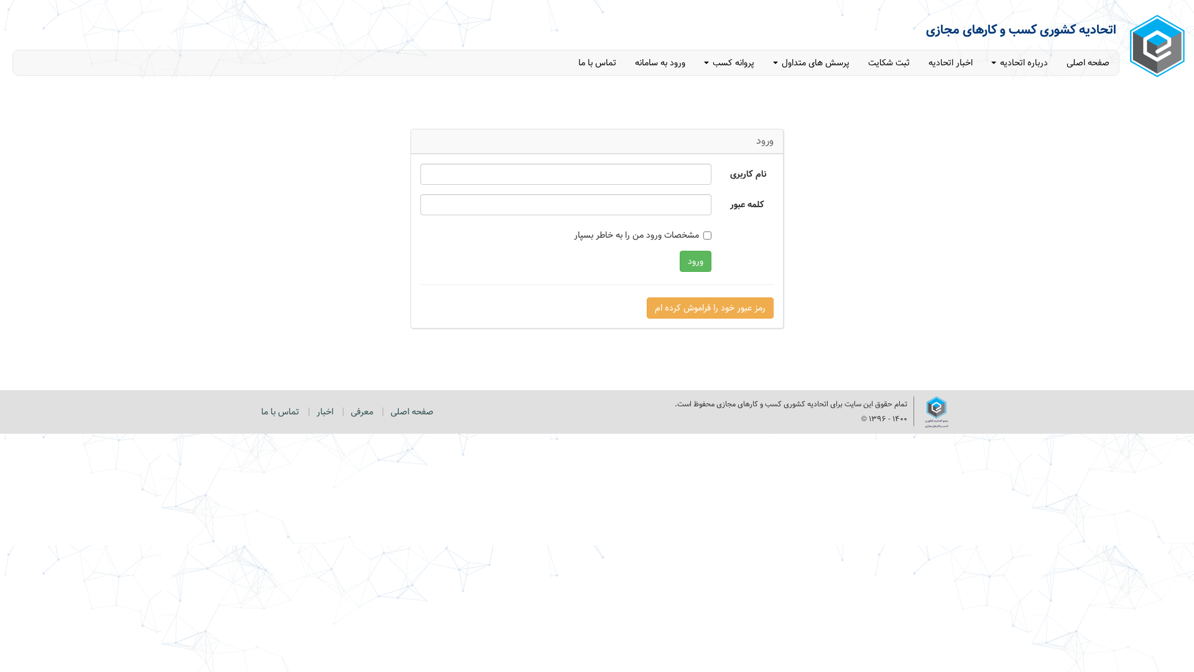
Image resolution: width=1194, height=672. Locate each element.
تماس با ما (597, 62)
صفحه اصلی (1088, 62)
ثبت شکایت (889, 62)
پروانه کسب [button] (732, 62)
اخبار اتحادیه (950, 62)
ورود (695, 261)
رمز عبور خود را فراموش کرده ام (710, 308)
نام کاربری (748, 173)
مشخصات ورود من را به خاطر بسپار (636, 235)
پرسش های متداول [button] (814, 62)
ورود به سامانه (660, 62)
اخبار (325, 411)
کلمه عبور (747, 204)
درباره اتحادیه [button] (1022, 62)
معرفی (362, 411)
